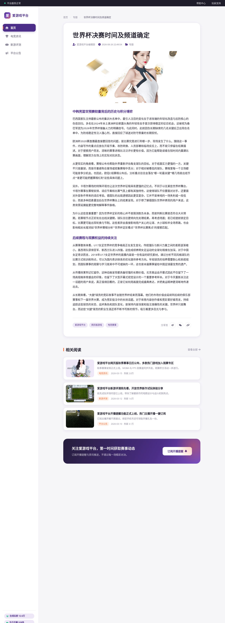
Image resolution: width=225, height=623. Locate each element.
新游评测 (16, 44)
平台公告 (16, 53)
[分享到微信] (180, 325)
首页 (13, 27)
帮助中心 (201, 3)
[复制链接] (188, 325)
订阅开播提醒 (175, 451)
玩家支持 (216, 3)
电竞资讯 (16, 36)
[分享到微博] (173, 325)
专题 (75, 17)
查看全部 (193, 349)
